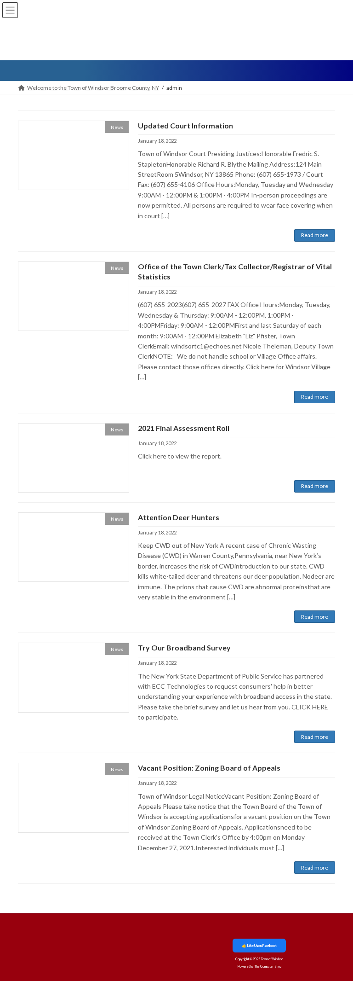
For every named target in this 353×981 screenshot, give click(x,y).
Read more (314, 235)
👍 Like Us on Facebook (259, 945)
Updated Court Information (185, 125)
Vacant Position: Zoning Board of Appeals (209, 767)
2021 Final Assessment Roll (183, 428)
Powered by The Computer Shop (259, 966)
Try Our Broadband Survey (184, 647)
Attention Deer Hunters (178, 517)
